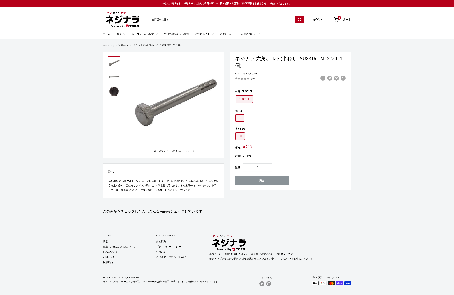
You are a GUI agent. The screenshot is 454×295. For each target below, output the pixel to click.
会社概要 (161, 241)
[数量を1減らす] (247, 167)
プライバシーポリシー (168, 246)
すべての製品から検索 (176, 33)
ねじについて (248, 33)
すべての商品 (119, 45)
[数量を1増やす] (268, 167)
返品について (110, 251)
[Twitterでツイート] (336, 78)
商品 (119, 33)
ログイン (316, 19)
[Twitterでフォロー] (261, 283)
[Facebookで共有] (322, 78)
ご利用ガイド (202, 33)
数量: (238, 167)
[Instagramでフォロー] (268, 283)
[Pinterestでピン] (329, 78)
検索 (105, 241)
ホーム (106, 33)
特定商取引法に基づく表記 (171, 256)
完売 (261, 180)
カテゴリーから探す (143, 33)
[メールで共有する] (343, 78)
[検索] (299, 19)
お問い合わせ (227, 33)
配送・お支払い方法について (119, 246)
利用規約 (108, 262)
